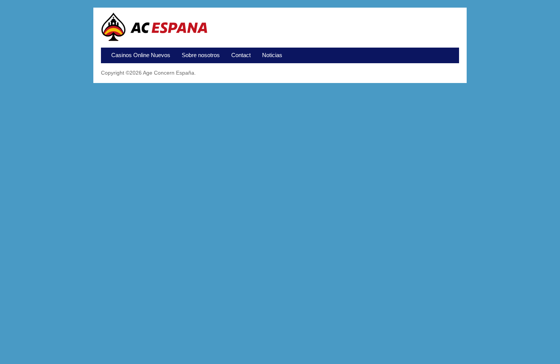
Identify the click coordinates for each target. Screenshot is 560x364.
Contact (241, 55)
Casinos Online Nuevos (140, 55)
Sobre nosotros (201, 55)
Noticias (272, 55)
